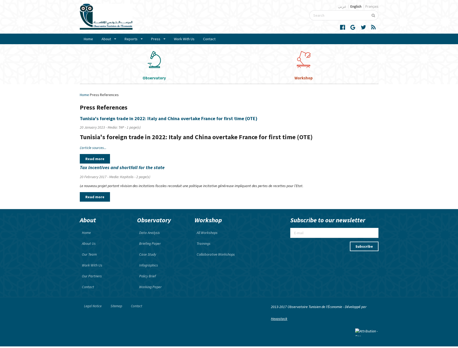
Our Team (89, 254)
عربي (342, 6)
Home (88, 39)
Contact (209, 39)
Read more (94, 158)
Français (371, 6)
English (356, 6)
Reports (131, 39)
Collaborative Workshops (216, 254)
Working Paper (150, 286)
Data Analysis (149, 232)
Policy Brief (147, 276)
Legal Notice (93, 306)
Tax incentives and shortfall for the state (122, 167)
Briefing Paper (150, 243)
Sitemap (116, 306)
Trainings (203, 243)
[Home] (106, 28)
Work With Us (184, 39)
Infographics (148, 265)
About (106, 39)
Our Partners (92, 276)
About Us (89, 243)
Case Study (147, 254)
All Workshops (207, 232)
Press (155, 39)
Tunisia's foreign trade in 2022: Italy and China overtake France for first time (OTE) (168, 118)
